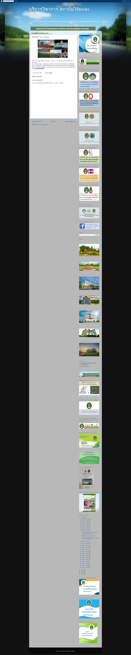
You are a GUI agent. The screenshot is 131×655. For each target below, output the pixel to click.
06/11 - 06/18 (85, 521)
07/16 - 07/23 (85, 530)
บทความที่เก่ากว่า (70, 121)
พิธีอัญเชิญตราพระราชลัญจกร (88, 535)
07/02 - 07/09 (85, 527)
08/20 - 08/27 (85, 549)
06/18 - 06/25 (85, 523)
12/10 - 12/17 (85, 565)
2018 (82, 570)
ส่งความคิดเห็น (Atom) (43, 124)
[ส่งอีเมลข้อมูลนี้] (46, 73)
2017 (82, 517)
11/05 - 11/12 (85, 561)
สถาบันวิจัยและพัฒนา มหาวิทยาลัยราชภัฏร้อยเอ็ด (88, 364)
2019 (82, 572)
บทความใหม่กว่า (37, 121)
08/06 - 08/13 (85, 545)
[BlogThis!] (47, 73)
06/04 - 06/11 (85, 519)
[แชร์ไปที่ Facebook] (50, 73)
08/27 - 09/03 (85, 551)
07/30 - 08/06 (85, 543)
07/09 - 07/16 (85, 529)
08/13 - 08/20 (85, 547)
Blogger (73, 651)
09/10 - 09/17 (85, 555)
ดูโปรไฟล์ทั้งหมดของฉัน (84, 366)
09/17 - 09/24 (85, 557)
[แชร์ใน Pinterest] (51, 73)
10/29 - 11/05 (85, 559)
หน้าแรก (53, 121)
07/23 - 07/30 (85, 541)
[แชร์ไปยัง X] (49, 73)
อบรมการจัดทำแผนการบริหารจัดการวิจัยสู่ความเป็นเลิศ (90, 533)
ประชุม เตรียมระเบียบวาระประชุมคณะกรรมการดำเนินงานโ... (90, 538)
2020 (82, 573)
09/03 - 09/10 (85, 553)
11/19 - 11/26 (85, 563)
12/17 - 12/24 (85, 567)
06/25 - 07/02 (85, 525)
